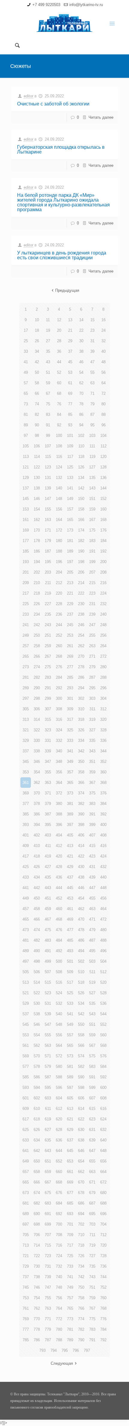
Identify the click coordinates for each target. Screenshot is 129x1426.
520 (103, 982)
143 (92, 488)
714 (37, 1245)
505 (25, 972)
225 (25, 604)
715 (48, 1245)
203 (48, 572)
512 (103, 972)
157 (70, 509)
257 (25, 646)
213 (70, 582)
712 (103, 1235)
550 (81, 1024)
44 (59, 362)
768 (103, 1308)
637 (70, 1140)
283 (48, 677)
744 (103, 1277)
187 (48, 551)
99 (48, 435)
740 (59, 1277)
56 (103, 372)
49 (26, 372)
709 (70, 1235)
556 (59, 1035)
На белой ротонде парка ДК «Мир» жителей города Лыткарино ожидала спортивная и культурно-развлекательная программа (63, 202)
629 (70, 1129)
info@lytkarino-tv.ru (86, 4)
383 (92, 803)
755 (48, 1298)
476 (59, 930)
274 (37, 667)
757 (70, 1298)
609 (25, 1108)
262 (81, 646)
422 (81, 856)
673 (25, 1192)
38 (81, 351)
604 (59, 1098)
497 (25, 961)
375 (92, 793)
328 (103, 730)
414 (81, 845)
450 (37, 898)
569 (25, 1056)
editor (28, 96)
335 (92, 740)
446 (81, 887)
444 (59, 887)
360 (103, 772)
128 (103, 467)
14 (81, 320)
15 (92, 320)
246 (81, 625)
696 (103, 1213)
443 (48, 887)
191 (92, 551)
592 (103, 1077)
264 (103, 646)
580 (59, 1066)
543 (92, 1014)
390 (81, 814)
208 (103, 572)
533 (70, 1003)
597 (70, 1087)
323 (48, 730)
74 (37, 404)
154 (37, 509)
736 (103, 1266)
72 (103, 393)
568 (103, 1045)
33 (26, 351)
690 (37, 1213)
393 (25, 824)
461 (70, 908)
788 (59, 1340)
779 (48, 1329)
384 (103, 803)
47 (92, 362)
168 (103, 519)
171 (48, 530)
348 (59, 761)
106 (37, 446)
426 (37, 866)
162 (37, 519)
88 (103, 414)
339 (48, 751)
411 (48, 845)
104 (103, 435)
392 (103, 814)
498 (37, 961)
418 (37, 856)
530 (37, 1003)
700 (59, 1224)
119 (92, 456)
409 (25, 845)
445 (70, 887)
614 (81, 1108)
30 (81, 341)
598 (81, 1087)
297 (25, 698)
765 (70, 1308)
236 (59, 614)
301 (70, 698)
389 (70, 814)
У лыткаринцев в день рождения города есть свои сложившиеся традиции (61, 255)
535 (92, 1003)
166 (81, 519)
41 (26, 362)
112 (103, 446)
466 (37, 919)
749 (70, 1287)
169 (25, 530)
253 (70, 635)
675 (48, 1192)
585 (25, 1077)
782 (81, 1329)
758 (81, 1298)
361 (25, 782)
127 (92, 467)
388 (59, 814)
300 (59, 698)
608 (103, 1098)
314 (37, 719)
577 (25, 1066)
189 (70, 551)
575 (92, 1056)
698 (37, 1224)
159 (92, 509)
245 (70, 625)
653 (70, 1161)
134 (81, 477)
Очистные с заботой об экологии (53, 103)
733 (70, 1266)
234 (37, 614)
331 (48, 740)
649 (25, 1161)
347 (48, 761)
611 (48, 1108)
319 (92, 719)
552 (103, 1024)
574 (81, 1056)
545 (25, 1024)
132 (59, 477)
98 (37, 435)
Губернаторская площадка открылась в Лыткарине (61, 149)
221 (70, 593)
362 (37, 782)
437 (70, 877)
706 (37, 1235)
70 (81, 393)
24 (103, 330)
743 (92, 1277)
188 (59, 551)
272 (103, 656)
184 (103, 540)
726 (81, 1256)
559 (92, 1035)
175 (92, 530)
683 (48, 1203)
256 (103, 635)
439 (92, 877)
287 (92, 677)
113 (26, 456)
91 (48, 425)
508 (59, 972)
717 (70, 1245)
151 (92, 498)
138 (37, 488)
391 (92, 814)
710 (81, 1235)
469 (70, 919)
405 (70, 835)
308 (59, 709)
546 (37, 1024)
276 (59, 667)
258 (37, 646)
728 (103, 1256)
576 (103, 1056)
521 (25, 993)
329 (25, 740)
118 (81, 456)
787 (48, 1340)
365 (70, 782)
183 (92, 540)
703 (92, 1224)
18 (37, 330)
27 (48, 341)
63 (92, 383)
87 (92, 414)
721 (25, 1256)
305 (25, 709)
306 (37, 709)
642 (37, 1150)
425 (25, 866)
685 (70, 1203)
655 (92, 1161)
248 (103, 625)
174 (81, 530)
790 (81, 1340)
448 (103, 887)
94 (81, 425)
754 (37, 1298)
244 (59, 625)
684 (59, 1203)
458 (37, 908)
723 (48, 1256)
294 (81, 688)
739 (48, 1277)
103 (92, 435)
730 (37, 1266)
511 (92, 972)
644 (59, 1150)
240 (103, 614)
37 (70, 351)
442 (37, 887)
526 (81, 993)
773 (70, 1319)
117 (70, 456)
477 (70, 930)
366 (81, 782)
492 (59, 951)
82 (37, 414)
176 (103, 530)
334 (81, 740)
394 (37, 824)
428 (59, 866)
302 (81, 698)
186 (37, 551)
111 (92, 446)
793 (42, 1350)
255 (92, 635)
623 (92, 1119)
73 (26, 404)
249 (25, 635)
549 (70, 1024)
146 (37, 498)
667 (48, 1182)
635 (48, 1140)
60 (59, 383)
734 (81, 1266)
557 (70, 1035)
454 (81, 898)
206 (81, 572)
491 (48, 951)
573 (70, 1056)
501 (70, 961)
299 (48, 698)
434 (37, 877)
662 (81, 1171)
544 (103, 1014)
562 (37, 1045)
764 (59, 1308)
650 (37, 1161)
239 (92, 614)
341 (70, 751)
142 (81, 488)
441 (25, 887)
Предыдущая (67, 290)
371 (48, 793)
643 (48, 1150)
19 (48, 330)
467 (48, 919)
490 (37, 951)
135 (92, 477)
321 (25, 730)
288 (103, 677)
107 (48, 446)
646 (81, 1150)
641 (25, 1150)
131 (48, 477)
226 (37, 604)
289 (25, 688)
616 (103, 1108)
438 (81, 877)
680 (103, 1192)
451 (48, 898)
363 (48, 782)
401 (25, 835)
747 (48, 1287)
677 (70, 1192)
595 (48, 1087)
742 (81, 1277)
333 (70, 740)
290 (37, 688)
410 (37, 845)
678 (81, 1192)
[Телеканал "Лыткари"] (64, 23)
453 (70, 898)
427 (48, 866)
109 (70, 446)
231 (92, 604)
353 (25, 772)
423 (92, 856)
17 (26, 330)
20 (59, 330)
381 (70, 803)
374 (81, 793)
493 (70, 951)
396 (59, 824)
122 (37, 467)
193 (25, 561)
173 (70, 530)
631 (92, 1129)
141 (70, 488)
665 (25, 1182)
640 (103, 1140)
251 (48, 635)
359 (92, 772)
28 (59, 341)
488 (103, 940)
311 (92, 709)
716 (59, 1245)
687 (92, 1203)
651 (48, 1161)
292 (59, 688)
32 (103, 341)
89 (26, 425)
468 (59, 919)
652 (59, 1161)
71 (92, 393)
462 (81, 908)
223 (92, 593)
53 (70, 372)
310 (81, 709)
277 (70, 667)
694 (81, 1213)
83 (48, 414)
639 (92, 1140)
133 (70, 477)
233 (25, 614)
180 (59, 540)
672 (103, 1182)
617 (25, 1119)
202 (37, 572)
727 (92, 1256)
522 (37, 993)
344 (103, 751)
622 (81, 1119)
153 (25, 509)
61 (70, 383)
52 (59, 372)
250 (37, 635)
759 (92, 1298)
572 (59, 1056)
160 (103, 509)
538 (37, 1014)
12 (59, 320)
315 (48, 719)
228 (59, 604)
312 (103, 709)
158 (81, 509)
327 (92, 730)
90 (37, 425)
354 (37, 772)
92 (59, 425)
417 (25, 856)
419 (48, 856)
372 (59, 793)
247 (92, 625)
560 (103, 1035)
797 (87, 1350)
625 (25, 1129)
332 (59, 740)
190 (81, 551)
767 (92, 1308)
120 (103, 456)
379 (48, 803)
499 (48, 961)
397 (70, 824)
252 (59, 635)
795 (65, 1350)
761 (25, 1308)
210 (37, 582)
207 (92, 572)
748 (59, 1287)
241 (25, 625)
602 (37, 1098)
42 (37, 362)
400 (103, 824)
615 (92, 1108)
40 (103, 351)
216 (103, 582)
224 (103, 593)
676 (59, 1192)
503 (92, 961)
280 (103, 667)
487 (92, 940)
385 (25, 814)
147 (48, 498)
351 (92, 761)
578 (37, 1066)
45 (70, 362)
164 (59, 519)
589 (70, 1077)
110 (81, 446)
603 (48, 1098)
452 (59, 898)
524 (59, 993)
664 (103, 1171)
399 (92, 824)
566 (81, 1045)
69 (70, 393)
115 (48, 456)
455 (92, 898)
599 (92, 1087)
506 (37, 972)
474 (37, 930)
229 (70, 604)
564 (59, 1045)
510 (81, 972)
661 (70, 1171)
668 (59, 1182)
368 (103, 782)
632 (103, 1129)
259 (48, 646)
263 (92, 646)
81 (26, 414)
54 (81, 372)
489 (25, 951)
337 (25, 751)
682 (37, 1203)
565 (70, 1045)
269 (70, 656)
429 (70, 866)
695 (92, 1213)
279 (92, 667)
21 (70, 330)
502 (81, 961)
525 (70, 993)
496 (103, 951)
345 (25, 761)
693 (70, 1213)
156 (59, 509)
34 (37, 351)
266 (37, 656)
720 (103, 1245)
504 (103, 961)
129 (25, 477)
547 (48, 1024)
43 (48, 362)
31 (92, 341)
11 (48, 320)
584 (103, 1066)
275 (48, 667)
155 (48, 509)
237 (70, 614)
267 (48, 656)
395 (48, 824)
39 (92, 351)
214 (81, 582)
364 (59, 782)
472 (103, 919)
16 (103, 320)
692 (59, 1213)
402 (37, 835)
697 (25, 1224)
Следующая (62, 1363)
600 (103, 1087)
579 (48, 1066)
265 (25, 656)
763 (48, 1308)
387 (48, 814)
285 (70, 677)
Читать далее (100, 117)
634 (37, 1140)
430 (81, 866)
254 (81, 635)
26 (37, 341)
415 (92, 845)
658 (37, 1171)
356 (59, 772)
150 (81, 498)
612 (59, 1108)
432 (103, 866)
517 (70, 982)
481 (25, 940)
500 (59, 961)
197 (70, 561)
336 (103, 740)
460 (59, 908)
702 (81, 1224)
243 (48, 625)
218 (37, 593)
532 (59, 1003)
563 (48, 1045)
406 (81, 835)
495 (92, 951)
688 (103, 1203)
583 (92, 1066)
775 (92, 1319)
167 (92, 519)
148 (59, 498)
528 (103, 993)
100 (59, 435)
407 (92, 835)
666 (37, 1182)
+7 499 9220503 (46, 4)
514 (37, 982)
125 (70, 467)
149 (70, 498)
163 (48, 519)
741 (70, 1277)
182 (81, 540)
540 (59, 1014)
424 (103, 856)
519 (92, 982)
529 (25, 1003)
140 (59, 488)
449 (25, 898)
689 (25, 1213)
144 (103, 488)
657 (25, 1171)
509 (70, 972)
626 (37, 1129)
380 (59, 803)
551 (92, 1024)
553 (25, 1035)
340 (59, 751)
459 (48, 908)
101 (70, 435)
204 (59, 572)
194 (37, 561)
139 (48, 488)
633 (25, 1140)
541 (70, 1014)
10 (37, 320)
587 (48, 1077)
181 (70, 540)
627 (48, 1129)
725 (70, 1256)
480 (103, 930)
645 (70, 1150)
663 (92, 1171)
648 (103, 1150)
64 (103, 383)
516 (59, 982)
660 (59, 1171)
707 (48, 1235)
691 (48, 1213)
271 (92, 656)
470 (81, 919)
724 (59, 1256)
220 (59, 593)
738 (37, 1277)
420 (59, 856)
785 (25, 1340)
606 (81, 1098)
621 (70, 1119)
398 (81, 824)
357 (70, 772)
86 (81, 414)
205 (70, 572)
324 (59, 730)
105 (25, 446)
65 (26, 393)
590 (81, 1077)
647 (92, 1150)
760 (103, 1298)
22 (81, 330)
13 (70, 320)
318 (81, 719)
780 (59, 1329)
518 (81, 982)
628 (59, 1129)
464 (103, 908)
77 (70, 404)
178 (37, 540)
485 (70, 940)
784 (103, 1329)
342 (81, 751)
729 (25, 1266)
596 (59, 1087)
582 (81, 1066)
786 (37, 1340)
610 (37, 1108)
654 (81, 1161)
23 (92, 330)
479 (92, 930)
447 (92, 887)
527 (92, 993)
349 (70, 761)
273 (25, 667)
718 (81, 1245)
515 (48, 982)
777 (25, 1329)
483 (48, 940)
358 (81, 772)
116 (59, 456)
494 (81, 951)
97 (26, 435)
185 (25, 551)
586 (37, 1077)
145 (25, 498)
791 (92, 1340)
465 (25, 919)
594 (37, 1087)
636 (59, 1140)
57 (26, 383)
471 (92, 919)
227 (48, 604)
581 (70, 1066)
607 (92, 1098)
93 (70, 425)
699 (48, 1224)
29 (70, 341)
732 (59, 1266)
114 (37, 456)
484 (59, 940)
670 (81, 1182)
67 (48, 393)
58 (37, 383)
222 (81, 593)
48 (103, 362)
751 (92, 1287)
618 (37, 1119)
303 (92, 698)
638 (81, 1140)
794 (53, 1350)
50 (37, 372)
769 (25, 1319)
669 (70, 1182)
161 (25, 519)
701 (70, 1224)
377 (25, 803)
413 (70, 845)
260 (59, 646)
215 (92, 582)
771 (48, 1319)
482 (37, 940)
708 (59, 1235)
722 (37, 1256)
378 (37, 803)
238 (81, 614)
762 (37, 1308)
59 (48, 383)
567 (92, 1045)
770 (37, 1319)
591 (92, 1077)
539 (48, 1014)
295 (92, 688)
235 (48, 614)
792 (103, 1340)
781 (70, 1329)
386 (37, 814)
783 (92, 1329)
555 (48, 1035)
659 (48, 1171)
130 (37, 477)
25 (26, 341)
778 (37, 1329)
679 (92, 1192)
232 (103, 604)
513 (25, 982)
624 (103, 1119)
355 (48, 772)
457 (25, 908)
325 (70, 730)
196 (59, 561)
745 (25, 1287)
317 (70, 719)
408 (103, 835)
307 (48, 709)
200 (103, 561)
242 (37, 625)
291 (48, 688)
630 (81, 1129)
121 (25, 467)
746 (37, 1287)
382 (81, 803)
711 (92, 1235)
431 (92, 866)
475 (48, 930)
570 (37, 1056)
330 (37, 740)
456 (103, 898)
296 (103, 688)
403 (48, 835)
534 (81, 1003)
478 (81, 930)
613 (70, 1108)
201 (25, 572)
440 (103, 877)
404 (59, 835)
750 (81, 1287)
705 (25, 1235)
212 (59, 582)
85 (70, 414)
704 (103, 1224)
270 (81, 656)
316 (59, 719)
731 (48, 1266)
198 (81, 561)
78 (81, 404)
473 (25, 930)
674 (37, 1192)
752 (103, 1287)
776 (103, 1319)
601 (25, 1098)
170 (37, 530)
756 (59, 1298)
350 (81, 761)
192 (103, 551)
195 (48, 561)
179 (48, 540)
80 (103, 404)
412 (59, 845)
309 (70, 709)
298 (37, 698)
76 (59, 404)
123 (48, 467)
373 (70, 793)
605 (70, 1098)
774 (81, 1319)
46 (81, 362)
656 (103, 1161)
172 (59, 530)
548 (59, 1024)
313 (25, 719)
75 (48, 404)
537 (25, 1014)
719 (92, 1245)
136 (103, 477)
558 (81, 1035)
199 (92, 561)
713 (25, 1245)
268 (59, 656)
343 (92, 751)
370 (37, 793)
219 (48, 593)
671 (92, 1182)
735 (92, 1266)
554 (37, 1035)
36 (59, 351)
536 (103, 1003)
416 (103, 845)
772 (59, 1319)
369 (25, 793)
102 (81, 435)
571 (48, 1056)
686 (81, 1203)
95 (92, 425)
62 (81, 383)
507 (48, 972)
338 (37, 751)
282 (37, 677)
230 (81, 604)
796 (76, 1350)
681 (25, 1203)
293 (70, 688)
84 (59, 414)
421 (70, 856)
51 (48, 372)
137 (25, 488)
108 (59, 446)
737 (25, 1277)
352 (103, 761)
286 (81, 677)
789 (70, 1340)
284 (59, 677)
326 (81, 730)
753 (25, 1298)
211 (48, 582)
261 (70, 646)
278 (81, 667)
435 (48, 877)
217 (25, 593)
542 (81, 1014)
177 (25, 540)
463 (92, 908)
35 (48, 351)
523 (48, 993)
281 (25, 677)
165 (70, 519)
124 (59, 467)
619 (48, 1119)
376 (103, 793)
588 (59, 1077)
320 (103, 719)
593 (25, 1087)
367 (92, 782)
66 (37, 393)
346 (37, 761)
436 (59, 877)
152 (103, 498)
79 (92, 404)
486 (81, 940)
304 (103, 698)
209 (25, 582)
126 (81, 467)
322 (37, 730)
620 (59, 1119)
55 (92, 372)
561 (25, 1045)
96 (103, 425)
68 (59, 393)
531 (48, 1003)
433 (25, 877)
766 (81, 1308)
